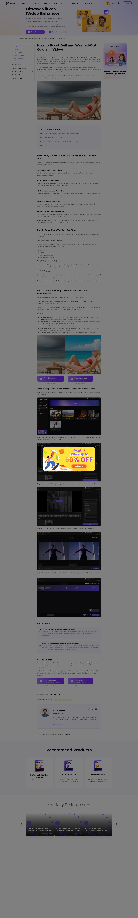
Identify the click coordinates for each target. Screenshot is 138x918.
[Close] (95, 446)
